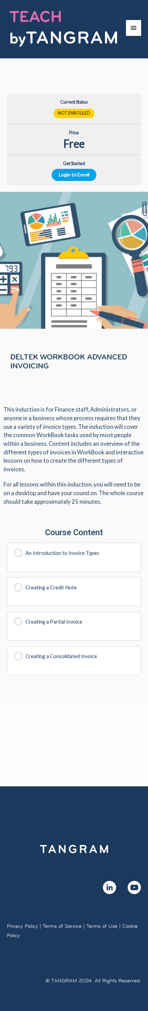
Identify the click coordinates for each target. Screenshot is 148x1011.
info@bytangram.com (96, 745)
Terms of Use (101, 926)
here (114, 733)
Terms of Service (62, 926)
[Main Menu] (133, 28)
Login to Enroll (74, 174)
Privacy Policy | (24, 926)
